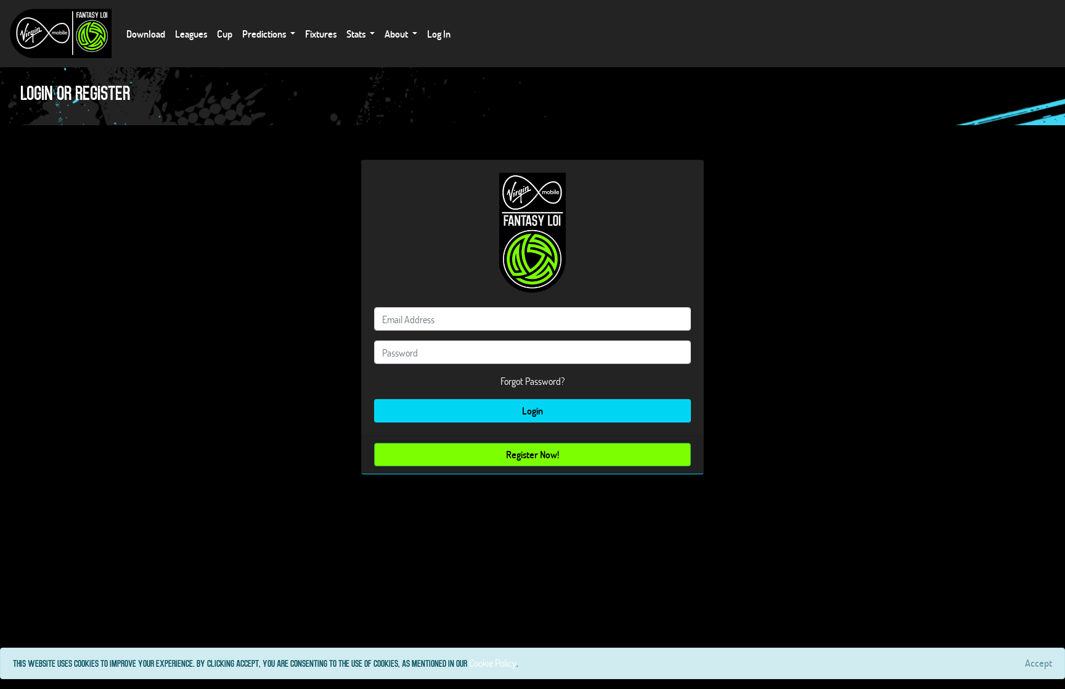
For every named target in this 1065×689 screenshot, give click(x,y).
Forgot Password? (532, 380)
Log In (439, 33)
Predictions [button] (265, 33)
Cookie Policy (492, 662)
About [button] (397, 33)
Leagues (191, 33)
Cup (224, 33)
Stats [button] (356, 33)
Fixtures (321, 33)
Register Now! (532, 454)
